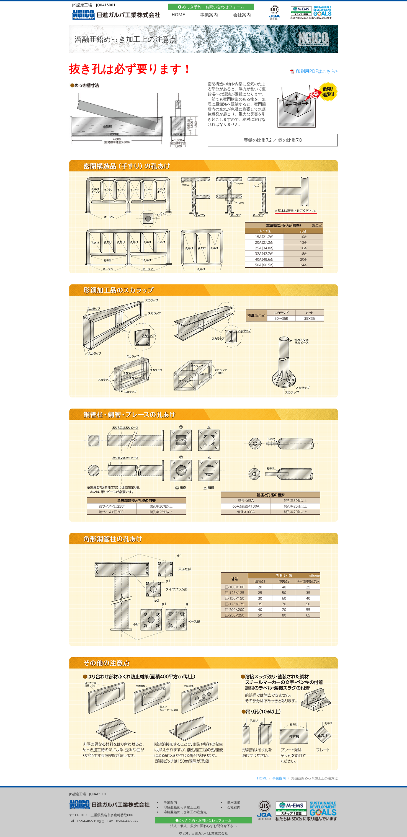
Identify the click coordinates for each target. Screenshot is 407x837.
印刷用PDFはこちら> (316, 71)
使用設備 (233, 802)
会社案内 (242, 15)
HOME (178, 15)
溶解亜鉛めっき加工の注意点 (185, 812)
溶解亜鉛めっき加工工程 (182, 807)
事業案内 (209, 15)
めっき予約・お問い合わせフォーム (213, 6)
